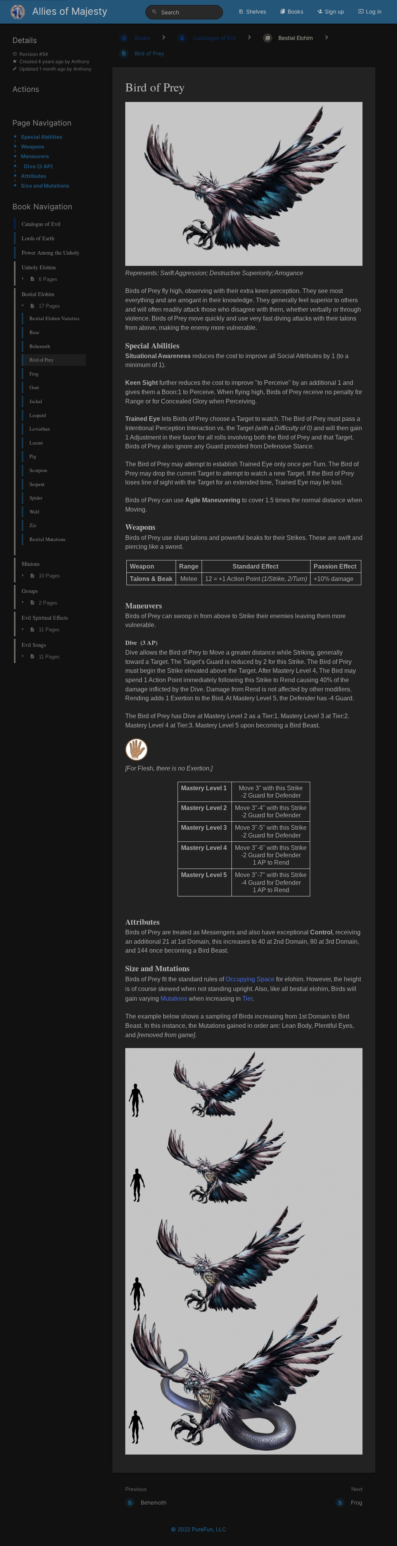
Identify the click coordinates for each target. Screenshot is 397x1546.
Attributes (33, 176)
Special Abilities (41, 137)
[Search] (155, 12)
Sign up (334, 11)
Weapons (32, 146)
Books (295, 11)
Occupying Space (250, 979)
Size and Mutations (45, 186)
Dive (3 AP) (38, 166)
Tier (247, 998)
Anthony (80, 61)
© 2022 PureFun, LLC (198, 1529)
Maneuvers (35, 156)
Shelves (256, 11)
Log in (373, 11)
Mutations (174, 998)
